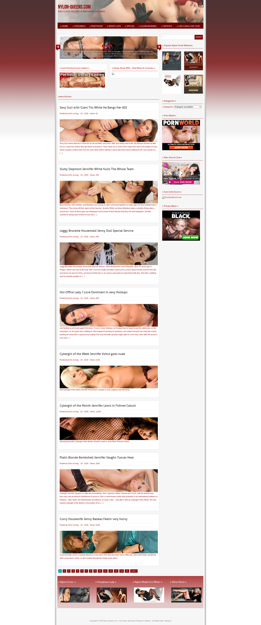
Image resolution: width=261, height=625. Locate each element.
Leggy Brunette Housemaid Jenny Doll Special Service (97, 231)
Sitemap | (168, 621)
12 (111, 571)
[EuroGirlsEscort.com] (171, 197)
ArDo (70, 113)
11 (105, 571)
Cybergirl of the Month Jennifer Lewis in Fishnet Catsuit (98, 405)
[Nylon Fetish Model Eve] (171, 93)
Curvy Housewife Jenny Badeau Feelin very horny (93, 519)
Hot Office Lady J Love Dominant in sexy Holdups (93, 292)
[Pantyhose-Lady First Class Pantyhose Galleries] (193, 69)
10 (100, 571)
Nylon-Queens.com (74, 7)
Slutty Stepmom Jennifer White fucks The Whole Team (97, 169)
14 (122, 571)
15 (127, 571)
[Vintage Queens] (193, 93)
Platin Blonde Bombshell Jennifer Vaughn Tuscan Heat (97, 457)
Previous (58, 47)
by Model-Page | (158, 621)
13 (116, 571)
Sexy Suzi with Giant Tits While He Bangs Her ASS (93, 107)
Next (159, 47)
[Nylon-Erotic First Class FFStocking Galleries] (171, 69)
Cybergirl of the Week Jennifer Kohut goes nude (92, 354)
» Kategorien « (168, 107)
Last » (133, 571)
